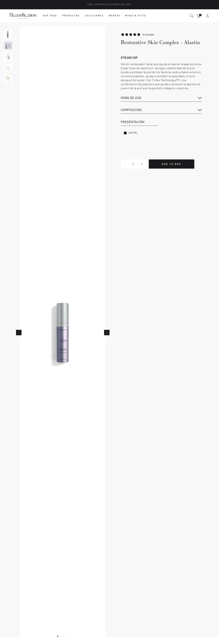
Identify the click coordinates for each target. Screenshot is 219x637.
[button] (51, 16)
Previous (18, 332)
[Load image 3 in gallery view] (8, 57)
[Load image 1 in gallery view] (8, 34)
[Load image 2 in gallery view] (8, 45)
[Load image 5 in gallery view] (8, 79)
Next (107, 332)
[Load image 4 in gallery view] (8, 68)
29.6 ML (133, 133)
